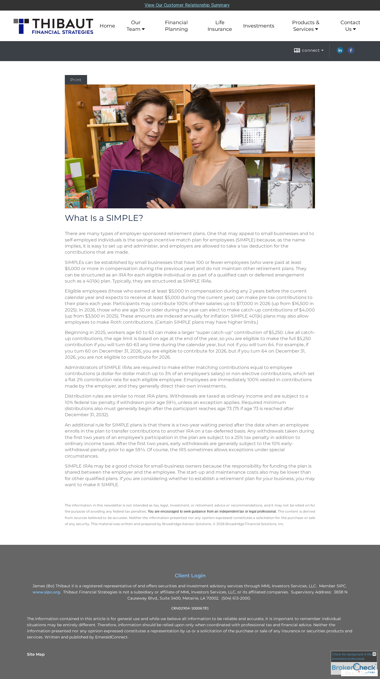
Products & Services (305, 25)
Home (107, 26)
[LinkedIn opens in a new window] (340, 52)
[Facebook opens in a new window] (350, 52)
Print (76, 79)
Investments (258, 26)
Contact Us (350, 25)
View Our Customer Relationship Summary (187, 5)
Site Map (36, 654)
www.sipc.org (46, 592)
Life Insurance (220, 25)
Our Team (133, 25)
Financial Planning (176, 25)
